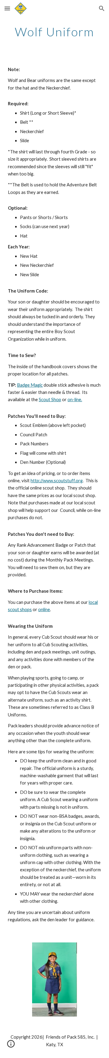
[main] (54, 32)
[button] (7, 8)
